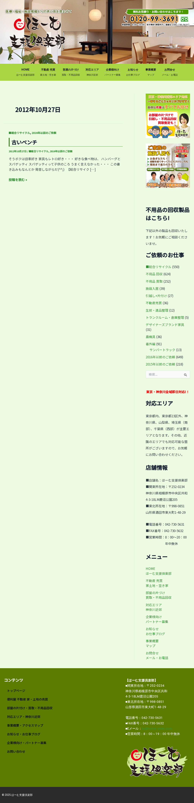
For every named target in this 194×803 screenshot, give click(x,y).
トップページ (16, 690)
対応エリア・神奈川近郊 (23, 716)
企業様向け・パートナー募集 (26, 742)
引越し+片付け (156, 295)
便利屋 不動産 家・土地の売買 (27, 699)
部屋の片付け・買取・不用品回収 (29, 708)
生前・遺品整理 (157, 310)
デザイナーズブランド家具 (165, 324)
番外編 (150, 343)
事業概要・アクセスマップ (25, 725)
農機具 (150, 336)
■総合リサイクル (19, 133)
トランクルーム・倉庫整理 (165, 317)
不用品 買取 (154, 281)
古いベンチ (24, 142)
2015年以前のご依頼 (160, 364)
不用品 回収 (154, 274)
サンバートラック (162, 349)
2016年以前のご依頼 (44, 133)
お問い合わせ (16, 751)
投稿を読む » (18, 179)
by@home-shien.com (157, 728)
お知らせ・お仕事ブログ (23, 734)
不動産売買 (154, 302)
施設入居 (152, 288)
